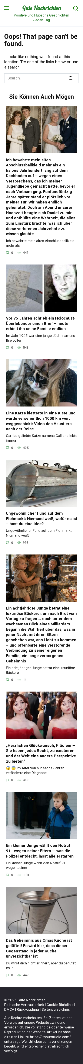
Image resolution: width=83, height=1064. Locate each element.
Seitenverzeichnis (56, 1009)
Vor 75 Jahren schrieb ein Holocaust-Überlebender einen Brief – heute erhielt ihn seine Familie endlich (41, 323)
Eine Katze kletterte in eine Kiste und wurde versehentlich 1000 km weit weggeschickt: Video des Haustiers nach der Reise (41, 421)
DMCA (9, 1009)
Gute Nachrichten (41, 8)
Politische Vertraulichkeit (24, 1005)
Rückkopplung (28, 1009)
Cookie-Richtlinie (60, 1005)
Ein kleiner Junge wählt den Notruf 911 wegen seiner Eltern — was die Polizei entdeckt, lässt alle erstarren (40, 850)
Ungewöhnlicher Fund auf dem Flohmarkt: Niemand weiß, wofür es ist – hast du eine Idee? (41, 518)
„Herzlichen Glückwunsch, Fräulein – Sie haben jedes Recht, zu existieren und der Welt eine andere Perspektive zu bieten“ (41, 753)
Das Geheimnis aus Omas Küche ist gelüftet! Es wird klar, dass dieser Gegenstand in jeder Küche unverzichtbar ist (39, 948)
